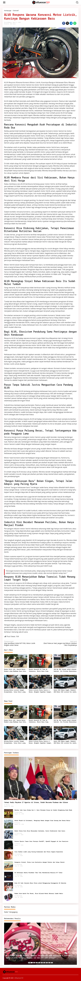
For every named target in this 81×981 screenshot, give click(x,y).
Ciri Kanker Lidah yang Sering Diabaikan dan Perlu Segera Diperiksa (39, 852)
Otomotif (6, 24)
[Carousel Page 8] (47, 962)
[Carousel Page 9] (49, 962)
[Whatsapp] (74, 23)
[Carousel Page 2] (32, 962)
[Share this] (63, 23)
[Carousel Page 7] (44, 962)
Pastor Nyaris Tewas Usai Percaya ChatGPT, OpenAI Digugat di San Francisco (41, 841)
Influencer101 (19, 978)
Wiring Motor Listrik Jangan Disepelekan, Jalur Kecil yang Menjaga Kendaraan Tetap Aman (14, 691)
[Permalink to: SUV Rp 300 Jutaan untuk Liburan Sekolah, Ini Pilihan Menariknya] (65, 661)
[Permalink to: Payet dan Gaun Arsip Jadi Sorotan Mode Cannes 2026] (40, 944)
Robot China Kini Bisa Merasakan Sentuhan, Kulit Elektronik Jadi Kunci (40, 831)
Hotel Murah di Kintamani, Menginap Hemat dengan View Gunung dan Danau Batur (42, 820)
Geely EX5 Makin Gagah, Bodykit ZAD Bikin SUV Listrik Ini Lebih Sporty (65, 691)
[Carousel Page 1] (29, 962)
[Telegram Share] (71, 23)
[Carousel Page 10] (52, 962)
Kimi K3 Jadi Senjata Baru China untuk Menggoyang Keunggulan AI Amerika (40, 883)
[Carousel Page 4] (37, 962)
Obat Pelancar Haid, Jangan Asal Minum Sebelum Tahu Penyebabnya (60, 643)
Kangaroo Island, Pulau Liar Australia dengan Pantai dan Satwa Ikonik (39, 862)
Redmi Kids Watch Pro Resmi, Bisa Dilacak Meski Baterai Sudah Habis (39, 893)
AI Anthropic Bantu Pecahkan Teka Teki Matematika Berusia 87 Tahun (38, 872)
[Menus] (4, 2)
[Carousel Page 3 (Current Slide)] (34, 962)
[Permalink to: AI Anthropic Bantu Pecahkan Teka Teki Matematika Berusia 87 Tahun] (8, 876)
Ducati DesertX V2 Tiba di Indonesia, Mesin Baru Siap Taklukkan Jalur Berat (38, 670)
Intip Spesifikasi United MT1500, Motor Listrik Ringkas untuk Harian (19, 643)
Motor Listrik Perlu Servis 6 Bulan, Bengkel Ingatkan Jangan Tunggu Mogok (40, 691)
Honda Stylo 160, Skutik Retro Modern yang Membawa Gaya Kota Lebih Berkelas (15, 670)
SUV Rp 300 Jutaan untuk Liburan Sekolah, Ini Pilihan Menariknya (65, 670)
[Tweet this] (67, 23)
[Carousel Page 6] (42, 962)
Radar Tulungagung (10, 912)
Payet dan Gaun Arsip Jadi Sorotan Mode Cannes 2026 (27, 958)
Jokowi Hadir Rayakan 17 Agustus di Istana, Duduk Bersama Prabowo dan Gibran (36, 802)
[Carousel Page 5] (39, 962)
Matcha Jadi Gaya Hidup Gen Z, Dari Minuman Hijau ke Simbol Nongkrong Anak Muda (43, 810)
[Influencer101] (41, 2)
